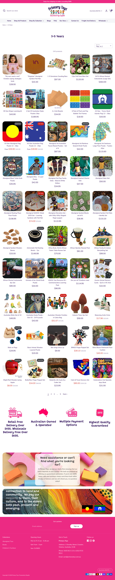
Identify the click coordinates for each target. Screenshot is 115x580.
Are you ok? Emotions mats (80, 280)
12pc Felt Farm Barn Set (80, 76)
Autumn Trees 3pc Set (80, 315)
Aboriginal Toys (8, 541)
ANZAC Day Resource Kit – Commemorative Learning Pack (57, 282)
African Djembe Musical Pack (80, 248)
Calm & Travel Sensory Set (80, 380)
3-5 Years (10, 25)
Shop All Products (20, 21)
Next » (65, 394)
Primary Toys (15, 575)
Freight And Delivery (89, 21)
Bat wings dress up (57, 347)
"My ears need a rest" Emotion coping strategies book (12, 78)
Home (9, 21)
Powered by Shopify (24, 575)
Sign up (76, 526)
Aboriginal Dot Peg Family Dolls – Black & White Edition (57, 180)
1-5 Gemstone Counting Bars (57, 76)
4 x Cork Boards (57, 111)
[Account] (106, 11)
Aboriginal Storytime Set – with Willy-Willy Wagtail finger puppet (57, 215)
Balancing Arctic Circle (102, 315)
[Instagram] (91, 541)
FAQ (55, 21)
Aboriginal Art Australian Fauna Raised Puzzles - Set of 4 (57, 145)
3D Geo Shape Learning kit (12, 111)
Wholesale (102, 21)
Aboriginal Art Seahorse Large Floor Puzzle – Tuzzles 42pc (102, 145)
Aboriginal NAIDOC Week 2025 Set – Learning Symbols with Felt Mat (35, 215)
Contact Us (75, 21)
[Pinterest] (94, 541)
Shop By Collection (35, 21)
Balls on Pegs (12, 347)
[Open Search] (4, 10)
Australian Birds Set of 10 (12, 315)
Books (5, 545)
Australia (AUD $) (95, 11)
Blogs (49, 21)
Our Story (63, 21)
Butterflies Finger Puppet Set (35, 380)
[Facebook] (88, 541)
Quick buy (12, 71)
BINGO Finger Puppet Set (80, 347)
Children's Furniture (9, 548)
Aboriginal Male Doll (102, 178)
